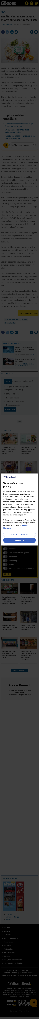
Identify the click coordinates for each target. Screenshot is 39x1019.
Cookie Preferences (19, 534)
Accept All (19, 540)
